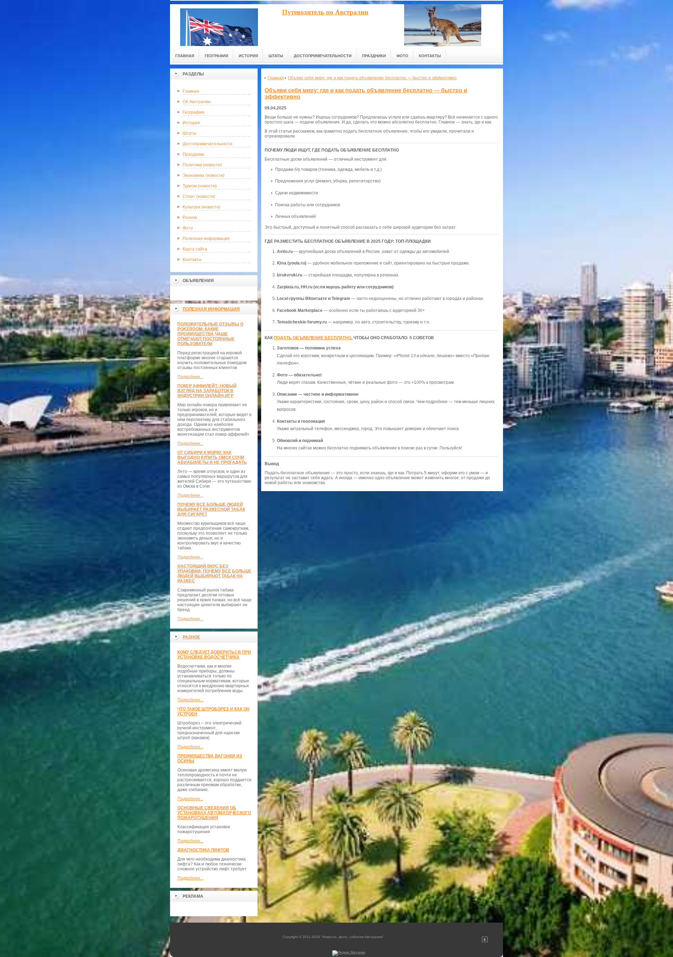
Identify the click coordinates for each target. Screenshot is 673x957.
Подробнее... (190, 376)
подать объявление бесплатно (312, 337)
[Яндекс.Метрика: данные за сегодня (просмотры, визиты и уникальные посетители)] (348, 953)
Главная (191, 91)
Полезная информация (206, 238)
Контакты (192, 259)
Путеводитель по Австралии (325, 12)
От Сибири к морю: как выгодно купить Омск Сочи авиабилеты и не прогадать (212, 457)
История (191, 122)
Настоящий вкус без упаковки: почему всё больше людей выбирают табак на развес (214, 573)
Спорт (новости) (199, 196)
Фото (188, 228)
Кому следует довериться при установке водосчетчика (214, 655)
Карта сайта (195, 249)
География (193, 112)
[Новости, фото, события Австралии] (219, 25)
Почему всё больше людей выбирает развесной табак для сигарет (211, 509)
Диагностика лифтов (203, 850)
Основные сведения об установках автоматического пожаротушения (214, 812)
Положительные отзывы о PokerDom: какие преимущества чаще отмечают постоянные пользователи (210, 334)
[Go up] (485, 941)
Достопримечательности (207, 143)
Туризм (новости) (200, 185)
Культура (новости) (201, 207)
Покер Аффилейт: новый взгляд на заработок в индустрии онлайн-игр (207, 390)
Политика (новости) (202, 164)
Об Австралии (197, 101)
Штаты (189, 133)
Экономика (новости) (203, 175)
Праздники (193, 154)
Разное (190, 217)
